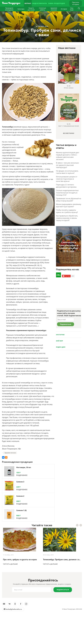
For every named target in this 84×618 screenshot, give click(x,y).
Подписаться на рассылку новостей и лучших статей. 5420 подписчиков (69, 313)
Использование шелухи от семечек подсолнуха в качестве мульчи (66, 179)
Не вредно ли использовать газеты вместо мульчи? (67, 172)
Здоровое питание (54, 9)
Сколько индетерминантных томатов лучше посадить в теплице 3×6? (67, 192)
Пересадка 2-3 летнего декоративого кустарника (66, 186)
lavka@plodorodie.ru (14, 609)
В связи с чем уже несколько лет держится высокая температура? (67, 165)
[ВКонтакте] (3, 457)
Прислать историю (75, 3)
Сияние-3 (20, 482)
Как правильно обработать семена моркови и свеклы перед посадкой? (67, 218)
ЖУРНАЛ (27, 3)
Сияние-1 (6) (21, 510)
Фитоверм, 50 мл (23, 467)
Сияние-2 (20, 496)
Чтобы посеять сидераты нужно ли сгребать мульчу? (67, 211)
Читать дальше (10, 564)
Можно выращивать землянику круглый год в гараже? (68, 205)
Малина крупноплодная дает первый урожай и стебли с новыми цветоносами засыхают (67, 155)
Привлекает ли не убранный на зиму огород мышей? (68, 199)
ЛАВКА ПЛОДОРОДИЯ (56, 3)
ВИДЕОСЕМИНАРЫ (39, 3)
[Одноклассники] (6, 457)
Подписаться (63, 590)
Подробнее (21, 475)
